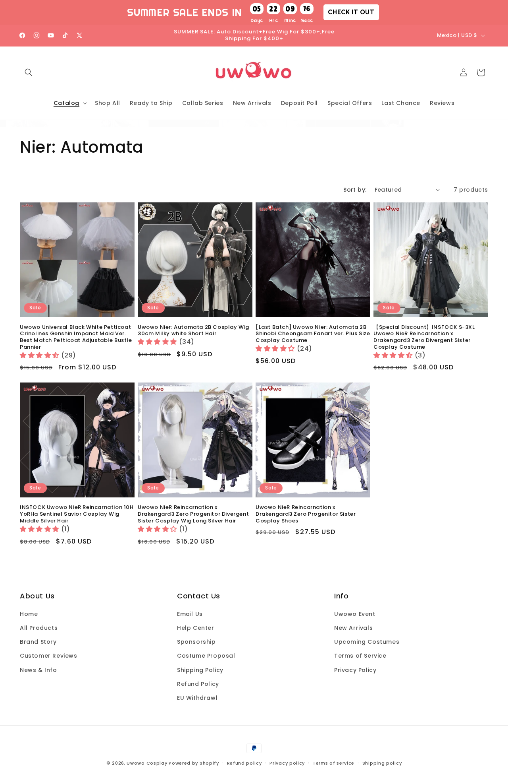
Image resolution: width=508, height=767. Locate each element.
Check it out (351, 12)
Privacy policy (287, 762)
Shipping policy (382, 762)
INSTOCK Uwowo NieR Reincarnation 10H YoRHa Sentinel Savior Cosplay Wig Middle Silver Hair (77, 514)
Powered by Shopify (194, 763)
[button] (28, 72)
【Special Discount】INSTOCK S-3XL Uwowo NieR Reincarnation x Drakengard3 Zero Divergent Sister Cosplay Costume (424, 337)
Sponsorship (196, 642)
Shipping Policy (200, 670)
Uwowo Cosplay (147, 763)
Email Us (190, 614)
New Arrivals (353, 628)
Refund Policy (198, 684)
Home (29, 614)
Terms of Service (360, 656)
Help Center (195, 628)
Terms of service (333, 762)
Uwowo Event (354, 614)
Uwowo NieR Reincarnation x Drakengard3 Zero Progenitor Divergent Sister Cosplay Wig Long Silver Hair (193, 514)
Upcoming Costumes (366, 642)
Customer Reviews (48, 656)
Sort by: (354, 190)
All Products (39, 628)
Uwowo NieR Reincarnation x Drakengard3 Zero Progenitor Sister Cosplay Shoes (306, 514)
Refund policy (244, 762)
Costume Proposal (206, 656)
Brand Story (38, 642)
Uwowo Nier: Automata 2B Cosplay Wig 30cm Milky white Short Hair (193, 331)
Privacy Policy (355, 670)
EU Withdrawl (197, 698)
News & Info (38, 670)
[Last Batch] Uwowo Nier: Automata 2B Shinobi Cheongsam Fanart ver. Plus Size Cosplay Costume (313, 334)
